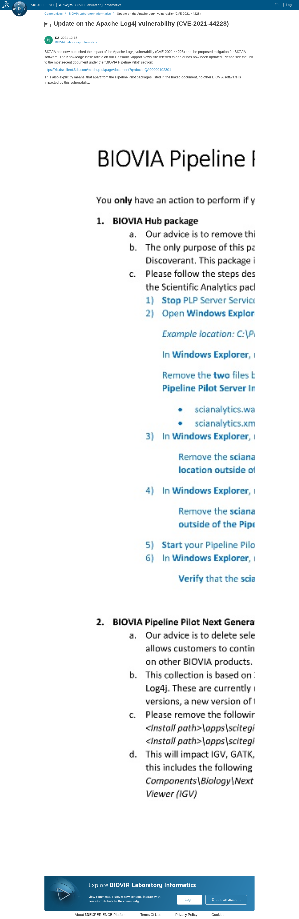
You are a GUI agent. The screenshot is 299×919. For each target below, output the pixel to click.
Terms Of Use (150, 915)
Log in (189, 899)
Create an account (226, 899)
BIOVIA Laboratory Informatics (76, 42)
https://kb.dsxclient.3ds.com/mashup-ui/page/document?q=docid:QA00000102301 (107, 70)
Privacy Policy (186, 915)
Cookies (217, 915)
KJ (57, 37)
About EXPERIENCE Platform (100, 915)
